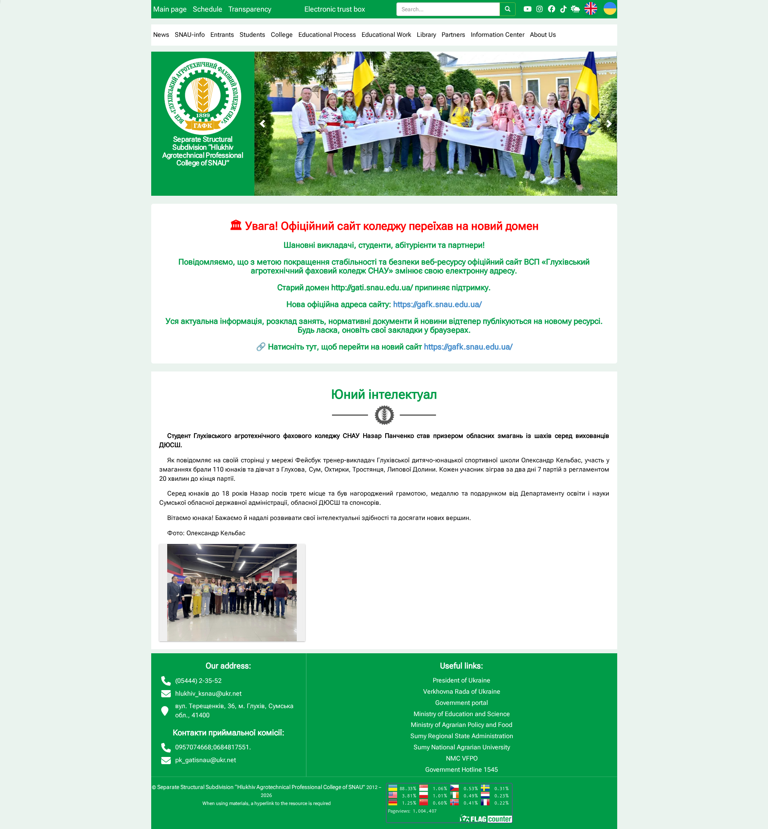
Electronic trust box (334, 9)
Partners (453, 34)
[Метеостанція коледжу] (576, 9)
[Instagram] (540, 9)
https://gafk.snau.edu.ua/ (437, 304)
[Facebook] (552, 9)
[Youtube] (528, 9)
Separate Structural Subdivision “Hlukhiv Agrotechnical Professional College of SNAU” (261, 787)
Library (426, 34)
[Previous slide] (262, 124)
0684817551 (231, 747)
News (161, 34)
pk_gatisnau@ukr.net (205, 760)
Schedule (207, 9)
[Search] (508, 9)
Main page (170, 9)
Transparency (249, 9)
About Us (543, 34)
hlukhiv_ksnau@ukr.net (208, 693)
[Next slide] (609, 124)
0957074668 (193, 747)
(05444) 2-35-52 (198, 680)
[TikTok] (564, 9)
